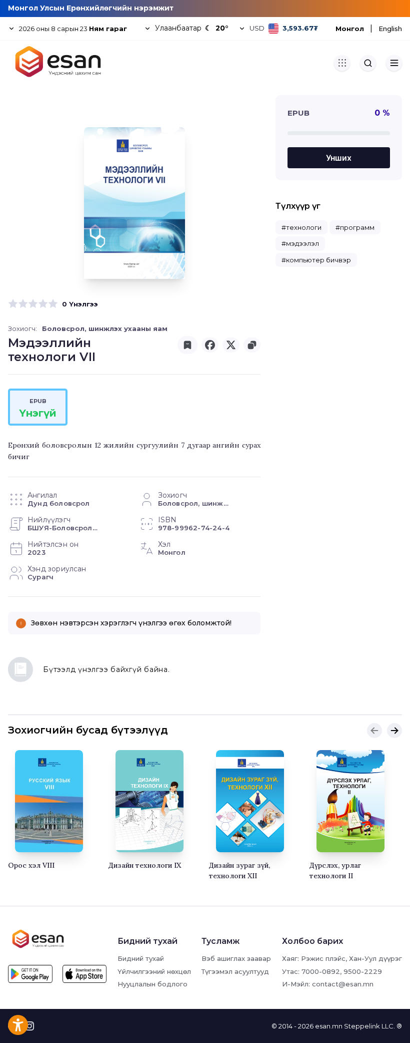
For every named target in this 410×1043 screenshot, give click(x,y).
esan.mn (328, 1026)
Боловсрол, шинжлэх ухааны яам (105, 328)
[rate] (13, 304)
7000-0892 (321, 971)
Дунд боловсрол (59, 503)
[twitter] (231, 345)
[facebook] (210, 345)
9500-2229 (363, 971)
